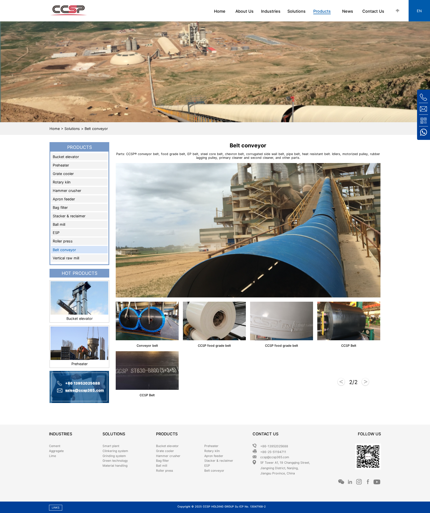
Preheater (61, 165)
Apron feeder (64, 199)
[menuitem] (220, 10)
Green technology (115, 460)
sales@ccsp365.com (84, 390)
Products (322, 11)
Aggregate (56, 451)
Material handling (115, 465)
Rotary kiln (61, 182)
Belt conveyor (64, 250)
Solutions (296, 11)
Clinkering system (115, 451)
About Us (245, 11)
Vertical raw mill (66, 258)
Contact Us (373, 11)
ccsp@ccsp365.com (274, 457)
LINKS (55, 507)
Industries (270, 11)
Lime (52, 456)
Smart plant (111, 446)
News (347, 11)
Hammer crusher (67, 190)
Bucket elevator (66, 157)
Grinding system (114, 456)
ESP (56, 232)
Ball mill (59, 224)
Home (219, 11)
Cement (54, 446)
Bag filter (60, 207)
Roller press (63, 241)
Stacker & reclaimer (69, 216)
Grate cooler (63, 173)
